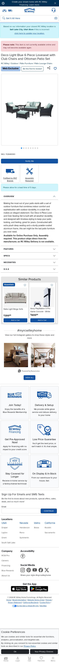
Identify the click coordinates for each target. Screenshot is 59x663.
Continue (49, 511)
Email (4, 506)
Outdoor (14, 63)
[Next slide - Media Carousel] (51, 356)
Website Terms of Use (35, 600)
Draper (5, 527)
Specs (7, 256)
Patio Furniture (26, 63)
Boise (36, 527)
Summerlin (24, 537)
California (50, 522)
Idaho (37, 522)
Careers (5, 560)
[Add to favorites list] (55, 69)
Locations (7, 519)
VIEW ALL (29, 377)
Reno (22, 532)
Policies (49, 600)
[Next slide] (54, 112)
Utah (4, 522)
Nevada (24, 522)
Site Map (43, 606)
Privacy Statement (15, 602)
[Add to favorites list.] (25, 285)
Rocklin (48, 527)
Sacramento (50, 532)
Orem (4, 537)
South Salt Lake (8, 542)
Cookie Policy (45, 602)
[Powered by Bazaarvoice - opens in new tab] (29, 371)
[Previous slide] (4, 112)
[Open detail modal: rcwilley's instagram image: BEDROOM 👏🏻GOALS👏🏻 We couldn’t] (43, 355)
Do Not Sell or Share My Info (27, 606)
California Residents (31, 602)
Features (8, 249)
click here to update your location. (29, 33)
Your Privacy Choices (44, 651)
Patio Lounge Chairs (43, 63)
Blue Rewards (8, 570)
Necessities (10, 262)
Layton (4, 532)
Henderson (25, 527)
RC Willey (5, 63)
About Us (6, 575)
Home (8, 600)
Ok (15, 651)
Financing (6, 565)
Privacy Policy (30, 646)
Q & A (6, 269)
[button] (11, 3)
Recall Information (19, 600)
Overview (9, 196)
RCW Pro (5, 555)
